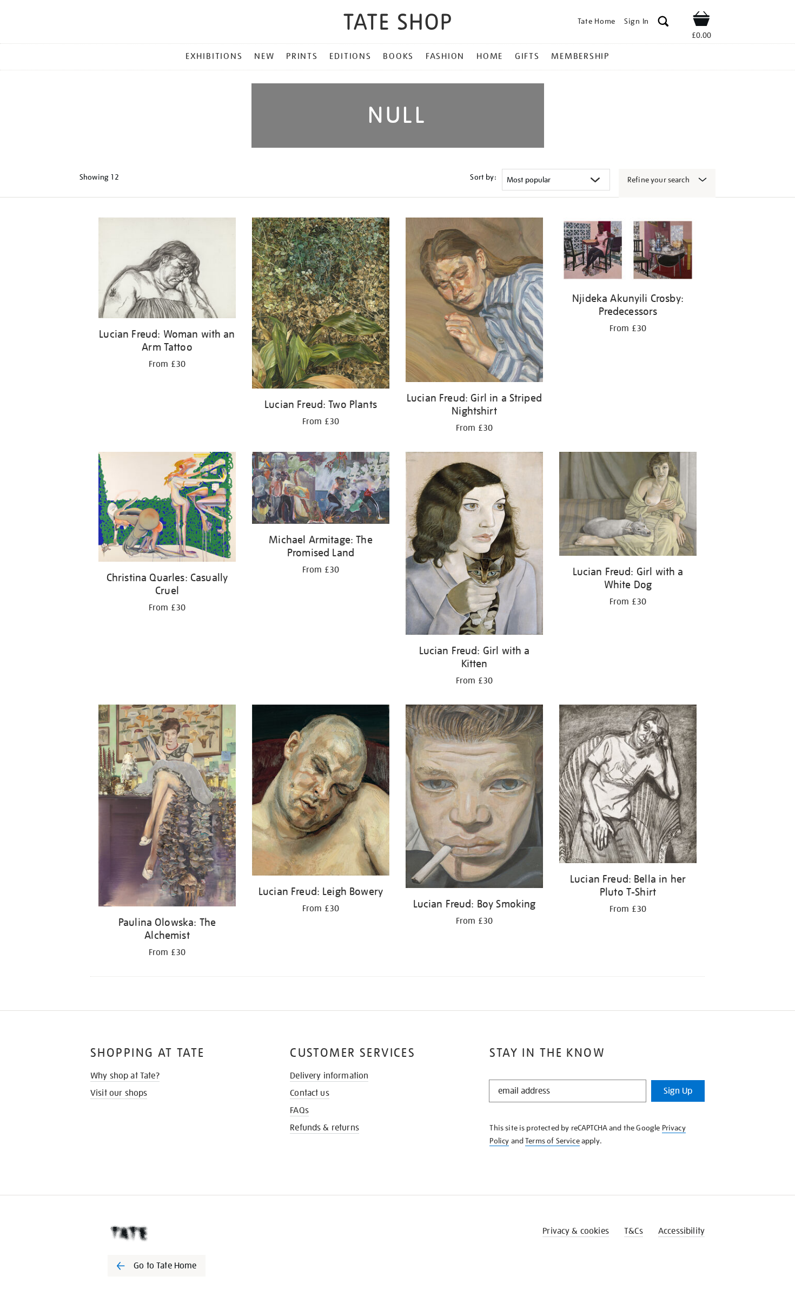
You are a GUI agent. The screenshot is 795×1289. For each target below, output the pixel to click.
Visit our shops (118, 1093)
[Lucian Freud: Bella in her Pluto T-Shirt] (628, 785)
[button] (663, 23)
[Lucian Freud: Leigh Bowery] (320, 792)
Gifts (527, 56)
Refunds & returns (324, 1127)
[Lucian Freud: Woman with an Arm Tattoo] (167, 270)
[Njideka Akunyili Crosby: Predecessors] (628, 252)
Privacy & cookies (575, 1231)
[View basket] (701, 20)
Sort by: (483, 177)
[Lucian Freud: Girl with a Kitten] (474, 545)
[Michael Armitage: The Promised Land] (320, 490)
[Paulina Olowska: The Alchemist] (167, 807)
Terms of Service (552, 1141)
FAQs (299, 1110)
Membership (580, 56)
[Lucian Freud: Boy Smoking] (474, 798)
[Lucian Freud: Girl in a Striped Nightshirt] (474, 302)
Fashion (445, 56)
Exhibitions (214, 56)
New (264, 56)
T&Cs (633, 1231)
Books (398, 56)
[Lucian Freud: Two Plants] (320, 305)
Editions (350, 56)
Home (489, 56)
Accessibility (681, 1231)
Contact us (309, 1093)
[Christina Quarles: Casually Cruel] (167, 508)
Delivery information (329, 1075)
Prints (302, 56)
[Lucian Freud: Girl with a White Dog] (628, 506)
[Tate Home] (176, 1233)
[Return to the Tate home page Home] (397, 24)
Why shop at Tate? (125, 1075)
